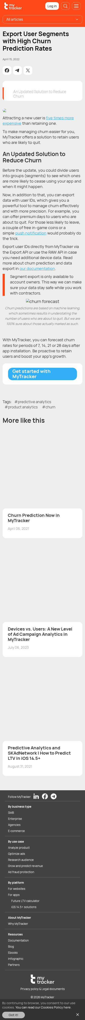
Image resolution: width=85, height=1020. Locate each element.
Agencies (14, 825)
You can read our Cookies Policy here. (43, 1007)
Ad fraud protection (21, 872)
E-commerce (16, 831)
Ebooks (13, 953)
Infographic (15, 959)
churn (50, 406)
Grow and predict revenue (25, 866)
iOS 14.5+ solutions (23, 907)
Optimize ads (16, 854)
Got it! (13, 1015)
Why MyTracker (18, 924)
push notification (30, 233)
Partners (14, 965)
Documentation (18, 940)
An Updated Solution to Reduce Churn (39, 94)
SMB (11, 813)
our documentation (37, 268)
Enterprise (15, 819)
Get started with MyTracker (31, 374)
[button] (7, 70)
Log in (52, 6)
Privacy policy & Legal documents (42, 989)
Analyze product (19, 848)
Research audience (21, 860)
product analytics (23, 406)
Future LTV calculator (25, 901)
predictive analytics (34, 401)
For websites (16, 889)
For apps (14, 895)
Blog (11, 946)
